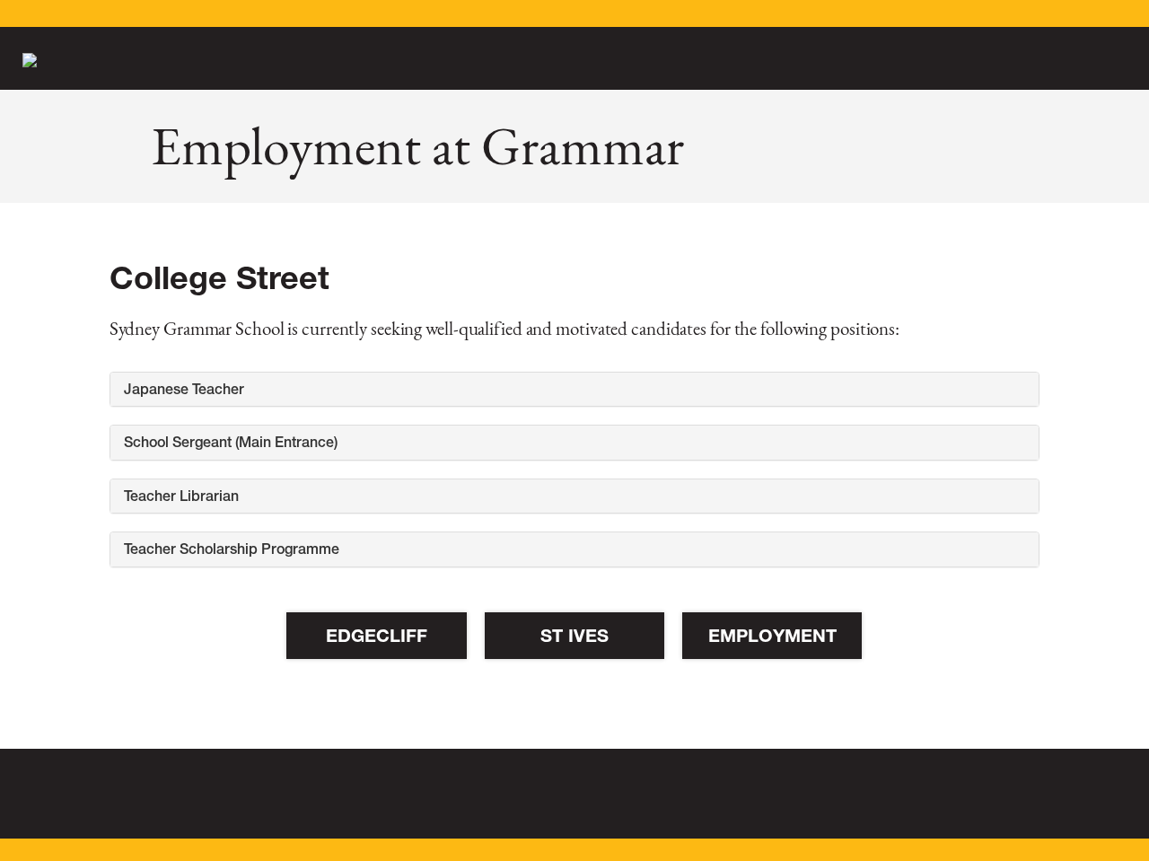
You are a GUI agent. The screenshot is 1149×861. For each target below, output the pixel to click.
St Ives (574, 635)
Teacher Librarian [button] (181, 496)
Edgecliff (376, 635)
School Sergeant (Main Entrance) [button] (231, 442)
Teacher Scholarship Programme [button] (231, 549)
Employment (772, 635)
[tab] (574, 390)
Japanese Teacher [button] (184, 389)
